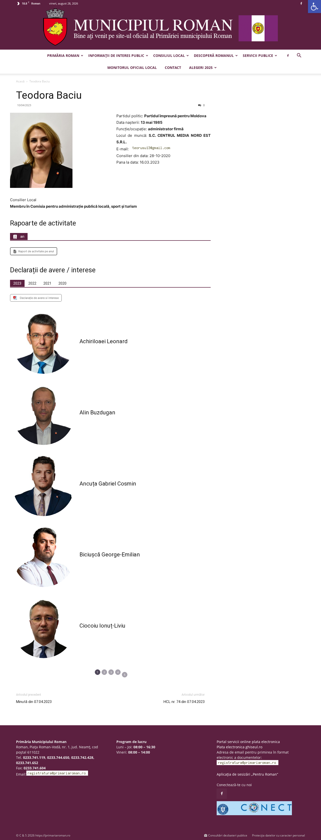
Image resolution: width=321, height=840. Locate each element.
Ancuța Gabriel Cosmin (107, 484)
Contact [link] (173, 67)
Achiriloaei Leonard (103, 341)
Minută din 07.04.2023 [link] (34, 701)
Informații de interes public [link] (116, 55)
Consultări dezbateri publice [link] (227, 835)
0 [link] (203, 105)
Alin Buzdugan (97, 412)
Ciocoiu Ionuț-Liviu (102, 626)
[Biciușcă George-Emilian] (43, 556)
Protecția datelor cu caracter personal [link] (278, 835)
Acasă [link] (20, 81)
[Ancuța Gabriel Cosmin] (43, 485)
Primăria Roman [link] (63, 55)
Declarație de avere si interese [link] (39, 298)
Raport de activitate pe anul (36, 251)
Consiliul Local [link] (169, 55)
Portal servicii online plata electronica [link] (248, 741)
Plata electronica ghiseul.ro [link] (239, 747)
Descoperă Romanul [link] (214, 55)
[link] (314, 6)
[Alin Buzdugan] (43, 414)
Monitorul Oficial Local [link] (132, 67)
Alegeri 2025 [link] (201, 67)
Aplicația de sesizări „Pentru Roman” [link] (247, 774)
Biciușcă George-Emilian (109, 554)
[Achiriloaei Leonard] (43, 343)
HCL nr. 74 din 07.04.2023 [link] (184, 701)
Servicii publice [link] (258, 55)
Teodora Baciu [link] (49, 95)
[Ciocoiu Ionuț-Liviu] (43, 627)
